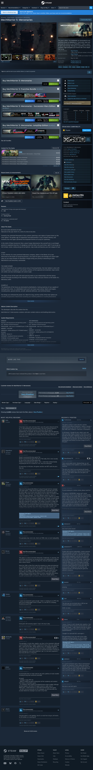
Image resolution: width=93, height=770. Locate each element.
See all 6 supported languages (71, 122)
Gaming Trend (7, 215)
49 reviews (8, 485)
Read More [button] (55, 510)
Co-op (82, 67)
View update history (69, 172)
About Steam (40, 753)
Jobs (54, 756)
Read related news (69, 174)
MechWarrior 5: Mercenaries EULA (72, 103)
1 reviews (8, 710)
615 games (8, 533)
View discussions (68, 177)
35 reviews (8, 454)
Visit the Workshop (69, 179)
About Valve (56, 753)
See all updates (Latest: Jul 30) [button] (13, 201)
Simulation (65, 67)
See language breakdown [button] (64, 386)
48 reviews (8, 534)
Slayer (7, 482)
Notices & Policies (70, 759)
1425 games (8, 618)
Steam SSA (40, 756)
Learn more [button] (86, 130)
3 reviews (8, 422)
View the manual (68, 164)
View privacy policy (69, 169)
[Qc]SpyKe (9, 636)
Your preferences (88, 386)
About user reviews (77, 386)
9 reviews (8, 553)
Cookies (67, 762)
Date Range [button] (37, 402)
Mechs (60, 67)
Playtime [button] (46, 402)
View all (84, 368)
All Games (3, 17)
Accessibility (68, 756)
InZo (7, 420)
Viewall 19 (88, 139)
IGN (5, 211)
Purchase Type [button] (17, 402)
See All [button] (56, 165)
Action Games (10, 17)
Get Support (84, 759)
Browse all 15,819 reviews (30, 731)
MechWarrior (73, 154)
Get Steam (83, 753)
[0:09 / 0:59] (29, 38)
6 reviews (8, 638)
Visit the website (68, 159)
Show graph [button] (86, 402)
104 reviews (8, 620)
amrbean (8, 617)
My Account (84, 762)
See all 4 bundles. (6, 140)
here (37, 373)
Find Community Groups (70, 182)
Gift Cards (40, 765)
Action (73, 67)
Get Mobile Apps (85, 756)
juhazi (7, 667)
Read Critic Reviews (77, 197)
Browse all (56, 148)
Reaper (8, 531)
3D (86, 67)
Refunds (67, 765)
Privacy (67, 753)
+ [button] (88, 67)
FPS (70, 67)
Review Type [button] (5, 402)
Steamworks (40, 759)
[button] (4, 8)
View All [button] (57, 172)
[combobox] (73, 7)
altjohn (8, 709)
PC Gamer (6, 220)
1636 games (8, 484)
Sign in (3, 71)
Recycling (55, 762)
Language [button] (27, 402)
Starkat (8, 594)
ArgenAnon (9, 450)
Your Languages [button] (10, 408)
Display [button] (55, 402)
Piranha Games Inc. (76, 61)
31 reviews (8, 596)
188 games (8, 452)
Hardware (55, 759)
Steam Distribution (42, 762)
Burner (7, 551)
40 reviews (8, 668)
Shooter (78, 67)
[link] (42, 101)
